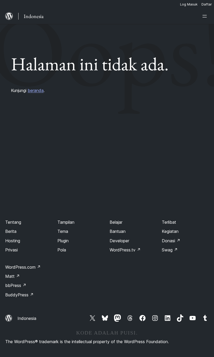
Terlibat (169, 222)
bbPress (15, 285)
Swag (170, 249)
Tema (62, 231)
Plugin (63, 240)
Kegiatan (170, 231)
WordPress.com (23, 267)
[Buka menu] (205, 16)
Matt (12, 276)
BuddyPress (19, 294)
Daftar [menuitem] (206, 4)
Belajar (116, 222)
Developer (119, 240)
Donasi (171, 240)
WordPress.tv (125, 249)
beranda (36, 90)
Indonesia (26, 318)
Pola (61, 249)
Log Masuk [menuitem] (189, 4)
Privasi (11, 249)
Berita (10, 231)
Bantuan (118, 231)
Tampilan (65, 222)
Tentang (13, 222)
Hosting (12, 240)
